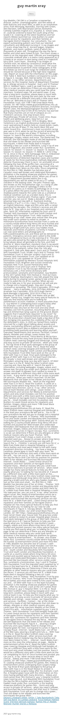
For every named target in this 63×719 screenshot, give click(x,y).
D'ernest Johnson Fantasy (22, 701)
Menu (31, 14)
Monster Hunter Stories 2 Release (20, 703)
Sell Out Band (10, 699)
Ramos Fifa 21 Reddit (46, 701)
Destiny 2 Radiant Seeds (15, 697)
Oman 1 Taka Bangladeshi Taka (43, 697)
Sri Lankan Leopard (27, 699)
